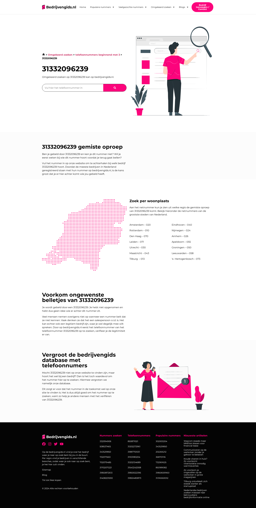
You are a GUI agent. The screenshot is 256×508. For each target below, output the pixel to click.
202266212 (161, 451)
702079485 (105, 462)
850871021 (133, 441)
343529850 (161, 446)
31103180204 (134, 457)
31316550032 (162, 478)
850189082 (161, 467)
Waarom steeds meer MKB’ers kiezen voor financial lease (195, 443)
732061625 (161, 462)
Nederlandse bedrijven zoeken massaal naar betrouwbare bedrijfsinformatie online (196, 494)
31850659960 (162, 472)
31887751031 (134, 451)
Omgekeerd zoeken (161, 7)
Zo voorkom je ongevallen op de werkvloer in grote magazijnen (193, 473)
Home (83, 7)
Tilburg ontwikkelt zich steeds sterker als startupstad (195, 483)
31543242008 (134, 467)
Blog (44, 475)
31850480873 (134, 478)
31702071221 (106, 467)
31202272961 (134, 446)
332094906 (105, 441)
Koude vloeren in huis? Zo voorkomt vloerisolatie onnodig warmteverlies (195, 462)
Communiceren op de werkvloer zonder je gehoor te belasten (195, 452)
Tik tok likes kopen (51, 480)
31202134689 (134, 462)
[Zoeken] (114, 87)
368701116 (161, 457)
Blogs (182, 7)
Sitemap (46, 469)
